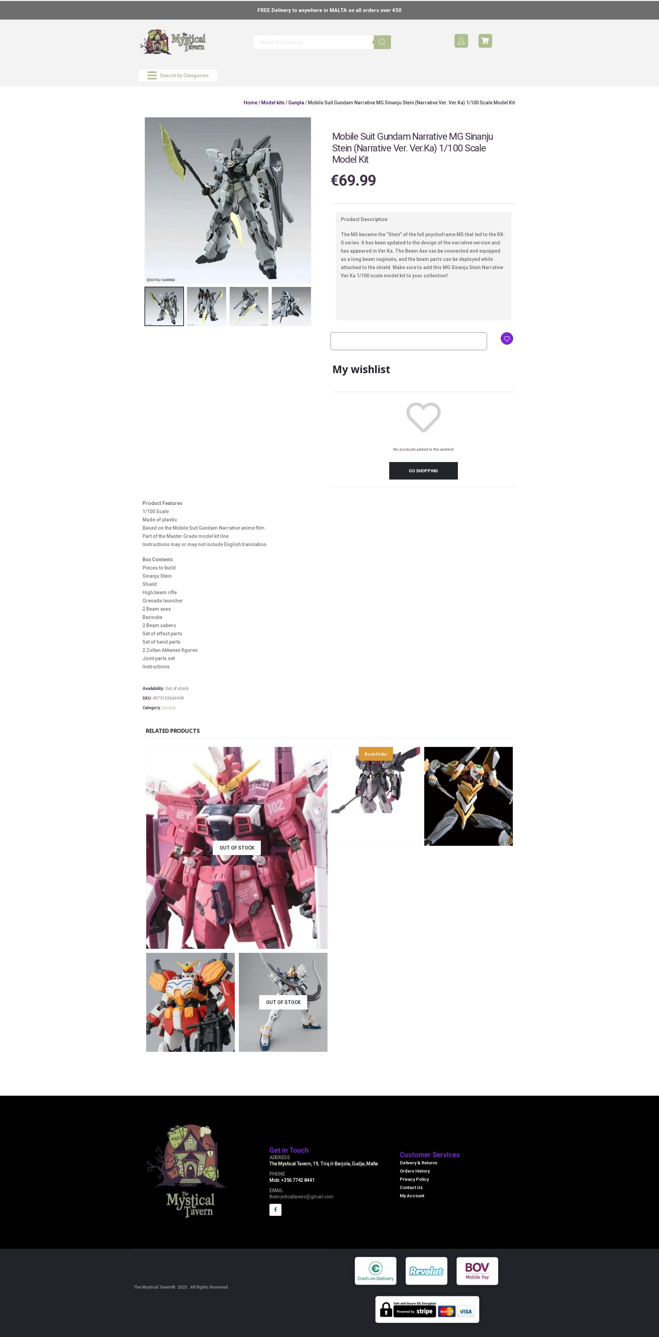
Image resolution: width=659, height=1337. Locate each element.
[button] (178, 75)
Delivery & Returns (418, 1162)
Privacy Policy (414, 1179)
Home (250, 102)
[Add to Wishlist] (507, 338)
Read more (282, 943)
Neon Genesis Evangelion (500, 808)
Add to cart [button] (491, 840)
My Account (412, 1195)
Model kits (273, 102)
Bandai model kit (445, 808)
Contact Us (411, 1187)
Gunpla (296, 102)
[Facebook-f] (275, 1210)
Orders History (415, 1171)
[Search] (382, 42)
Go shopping (423, 470)
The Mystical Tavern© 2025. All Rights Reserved (181, 1287)
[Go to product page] (468, 796)
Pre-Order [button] (398, 840)
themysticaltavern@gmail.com (301, 1196)
